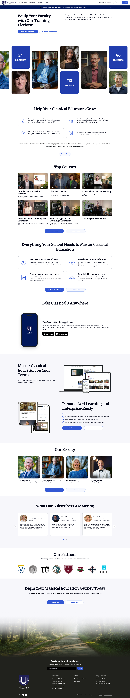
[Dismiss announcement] (110, 7)
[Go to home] (9, 3)
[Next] (114, 526)
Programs (32, 2)
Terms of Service (108, 695)
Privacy (101, 695)
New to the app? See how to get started (52, 338)
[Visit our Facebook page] (19, 695)
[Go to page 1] (64, 539)
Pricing (47, 2)
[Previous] (15, 526)
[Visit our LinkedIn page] (22, 695)
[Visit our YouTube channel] (26, 695)
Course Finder (23, 2)
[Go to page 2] (66, 539)
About (40, 2)
